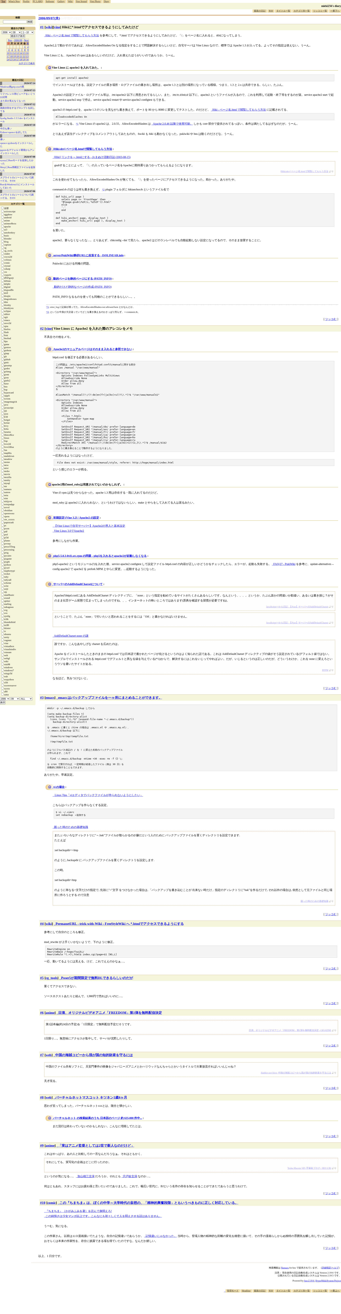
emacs (50, 697)
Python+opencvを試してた (13, 132)
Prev (10, 40)
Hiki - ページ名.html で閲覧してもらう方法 (72, 35)
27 (18, 59)
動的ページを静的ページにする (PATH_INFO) (82, 278)
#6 (42, 1013)
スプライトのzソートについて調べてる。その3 (17, 196)
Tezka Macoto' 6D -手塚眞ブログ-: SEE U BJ (309, 1168)
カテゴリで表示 (27, 63)
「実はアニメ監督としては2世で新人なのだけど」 (96, 1145)
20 (18, 56)
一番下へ (335, 10)
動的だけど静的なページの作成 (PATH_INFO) (83, 286)
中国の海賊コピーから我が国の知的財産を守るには (94, 1055)
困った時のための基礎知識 (71, 827)
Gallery (61, 1)
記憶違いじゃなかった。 (161, 1235)
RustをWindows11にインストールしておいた (17, 186)
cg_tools (51, 978)
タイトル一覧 (283, 10)
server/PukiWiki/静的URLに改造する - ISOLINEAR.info (88, 255)
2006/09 (18, 40)
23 (27, 56)
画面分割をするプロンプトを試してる (17, 109)
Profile (26, 1)
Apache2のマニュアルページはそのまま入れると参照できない (92, 349)
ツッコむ (331, 319)
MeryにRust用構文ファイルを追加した (17, 169)
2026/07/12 (29, 104)
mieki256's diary (331, 5)
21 (21, 56)
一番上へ (335, 1290)
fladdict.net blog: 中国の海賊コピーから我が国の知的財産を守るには (296, 1072)
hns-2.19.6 (309, 1280)
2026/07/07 (29, 174)
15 (24, 53)
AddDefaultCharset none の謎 (71, 635)
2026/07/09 (29, 135)
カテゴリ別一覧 (302, 10)
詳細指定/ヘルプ (330, 1267)
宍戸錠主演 (130, 1176)
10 (8, 53)
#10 (42, 1203)
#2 (42, 328)
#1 (42, 27)
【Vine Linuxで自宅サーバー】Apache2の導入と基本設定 (89, 525)
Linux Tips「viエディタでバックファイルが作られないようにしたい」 (98, 795)
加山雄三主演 (85, 1176)
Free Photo (95, 1)
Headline (246, 1290)
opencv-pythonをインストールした (16, 145)
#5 (42, 978)
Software (50, 1)
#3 (42, 697)
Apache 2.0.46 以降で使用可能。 (173, 123)
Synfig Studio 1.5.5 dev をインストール (17, 120)
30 (27, 59)
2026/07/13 (29, 90)
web (49, 1055)
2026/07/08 (29, 156)
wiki (49, 27)
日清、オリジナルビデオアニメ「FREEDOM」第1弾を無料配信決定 (110, 1013)
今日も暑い (6, 128)
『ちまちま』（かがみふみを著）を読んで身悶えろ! (78, 1211)
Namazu (285, 1267)
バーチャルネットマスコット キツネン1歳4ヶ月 (91, 1097)
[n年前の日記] (71, 18)
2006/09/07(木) (49, 18)
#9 (42, 1145)
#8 (42, 1097)
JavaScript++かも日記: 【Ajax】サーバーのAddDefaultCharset (297, 606)
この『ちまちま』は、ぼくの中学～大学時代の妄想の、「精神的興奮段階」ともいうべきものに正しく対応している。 (148, 1203)
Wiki (70, 1)
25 (11, 59)
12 (14, 53)
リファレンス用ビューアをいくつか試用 (17, 95)
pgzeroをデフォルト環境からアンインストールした (17, 152)
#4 (42, 924)
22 (24, 56)
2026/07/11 (29, 114)
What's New (14, 1)
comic (51, 1203)
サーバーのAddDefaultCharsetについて (78, 584)
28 (21, 59)
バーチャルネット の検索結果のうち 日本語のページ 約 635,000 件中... (97, 1118)
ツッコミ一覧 (320, 10)
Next (26, 40)
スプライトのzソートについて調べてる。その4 (17, 179)
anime (50, 1013)
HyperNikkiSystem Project (328, 1280)
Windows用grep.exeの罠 (12, 86)
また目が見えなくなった (13, 100)
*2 (47, 312)
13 (18, 53)
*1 (47, 307)
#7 (42, 1055)
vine (57, 27)
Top (3, 1)
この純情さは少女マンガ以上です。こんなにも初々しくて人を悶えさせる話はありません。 (103, 1216)
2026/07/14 (29, 83)
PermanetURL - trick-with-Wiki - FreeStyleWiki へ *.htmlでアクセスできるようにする (120, 924)
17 (8, 56)
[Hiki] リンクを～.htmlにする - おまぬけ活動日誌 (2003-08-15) (92, 157)
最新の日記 (260, 10)
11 (11, 53)
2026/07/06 (29, 191)
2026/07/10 (29, 125)
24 (8, 59)
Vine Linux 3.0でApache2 (69, 530)
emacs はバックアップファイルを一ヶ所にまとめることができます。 (110, 697)
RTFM (325, 670)
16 (27, 53)
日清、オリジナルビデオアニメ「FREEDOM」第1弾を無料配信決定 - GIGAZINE (290, 1030)
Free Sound (81, 1)
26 (14, 59)
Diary (106, 1)
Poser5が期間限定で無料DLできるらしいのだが (97, 978)
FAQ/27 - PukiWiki (284, 564)
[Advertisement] (276, 1303)
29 (24, 59)
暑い (2, 139)
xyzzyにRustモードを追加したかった (17, 162)
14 (21, 53)
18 (11, 56)
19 (14, 56)
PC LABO (37, 1)
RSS (271, 10)
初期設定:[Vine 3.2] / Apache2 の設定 (76, 517)
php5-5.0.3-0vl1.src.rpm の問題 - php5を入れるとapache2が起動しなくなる (100, 555)
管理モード (233, 1290)
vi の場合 (59, 786)
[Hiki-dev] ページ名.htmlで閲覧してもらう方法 (82, 148)
